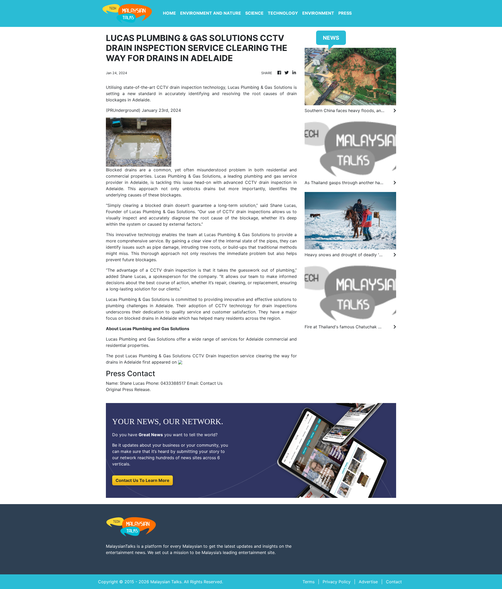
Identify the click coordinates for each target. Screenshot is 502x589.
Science (254, 13)
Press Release (136, 389)
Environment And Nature (210, 13)
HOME (169, 13)
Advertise (368, 581)
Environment (318, 13)
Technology (283, 13)
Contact (394, 581)
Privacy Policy (337, 581)
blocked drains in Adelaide (150, 318)
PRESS (345, 13)
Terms (309, 581)
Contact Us (211, 383)
